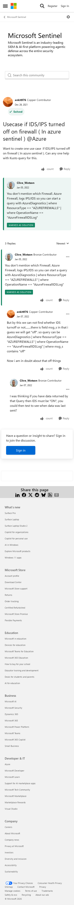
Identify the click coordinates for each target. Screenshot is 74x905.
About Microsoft (12, 833)
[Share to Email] (56, 494)
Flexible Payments (13, 620)
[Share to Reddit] (37, 494)
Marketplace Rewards (15, 802)
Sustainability (11, 871)
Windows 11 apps (13, 557)
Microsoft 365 (11, 720)
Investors (9, 852)
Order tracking (12, 601)
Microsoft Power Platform (17, 726)
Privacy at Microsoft (14, 846)
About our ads (42, 894)
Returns (8, 594)
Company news (12, 839)
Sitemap (9, 886)
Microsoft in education (15, 638)
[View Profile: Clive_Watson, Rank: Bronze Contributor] (9, 257)
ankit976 (20, 100)
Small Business (12, 745)
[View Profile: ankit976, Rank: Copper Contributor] (8, 102)
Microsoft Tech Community (17, 789)
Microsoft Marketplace (15, 796)
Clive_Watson (25, 183)
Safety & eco (11, 894)
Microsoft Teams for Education (19, 651)
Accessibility (11, 865)
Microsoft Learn (12, 776)
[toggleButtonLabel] (68, 17)
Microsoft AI (10, 701)
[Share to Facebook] (24, 494)
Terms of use (31, 890)
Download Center (13, 582)
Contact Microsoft (26, 886)
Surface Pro (10, 513)
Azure (7, 764)
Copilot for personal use (16, 538)
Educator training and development (21, 670)
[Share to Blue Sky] (43, 494)
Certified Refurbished (15, 607)
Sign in (20, 450)
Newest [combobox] (62, 243)
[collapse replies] (37, 251)
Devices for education (15, 644)
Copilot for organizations (16, 532)
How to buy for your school (17, 664)
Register (52, 6)
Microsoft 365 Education (16, 657)
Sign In (65, 6)
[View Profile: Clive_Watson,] (11, 185)
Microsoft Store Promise (16, 613)
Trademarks (47, 890)
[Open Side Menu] (5, 6)
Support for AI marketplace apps (20, 783)
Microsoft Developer (14, 770)
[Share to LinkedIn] (17, 494)
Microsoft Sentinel (16, 16)
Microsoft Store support (16, 588)
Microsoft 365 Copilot (15, 739)
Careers (8, 827)
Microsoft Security (13, 707)
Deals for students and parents (19, 676)
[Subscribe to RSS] (50, 494)
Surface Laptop (12, 519)
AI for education (12, 683)
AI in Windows (11, 544)
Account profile (12, 575)
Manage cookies (12, 890)
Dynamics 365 (11, 714)
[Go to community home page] (14, 6)
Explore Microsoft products (17, 551)
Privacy (42, 886)
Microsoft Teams (12, 733)
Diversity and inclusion (15, 858)
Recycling (26, 894)
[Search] (42, 6)
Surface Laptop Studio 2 (16, 525)
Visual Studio (11, 808)
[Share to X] (30, 494)
